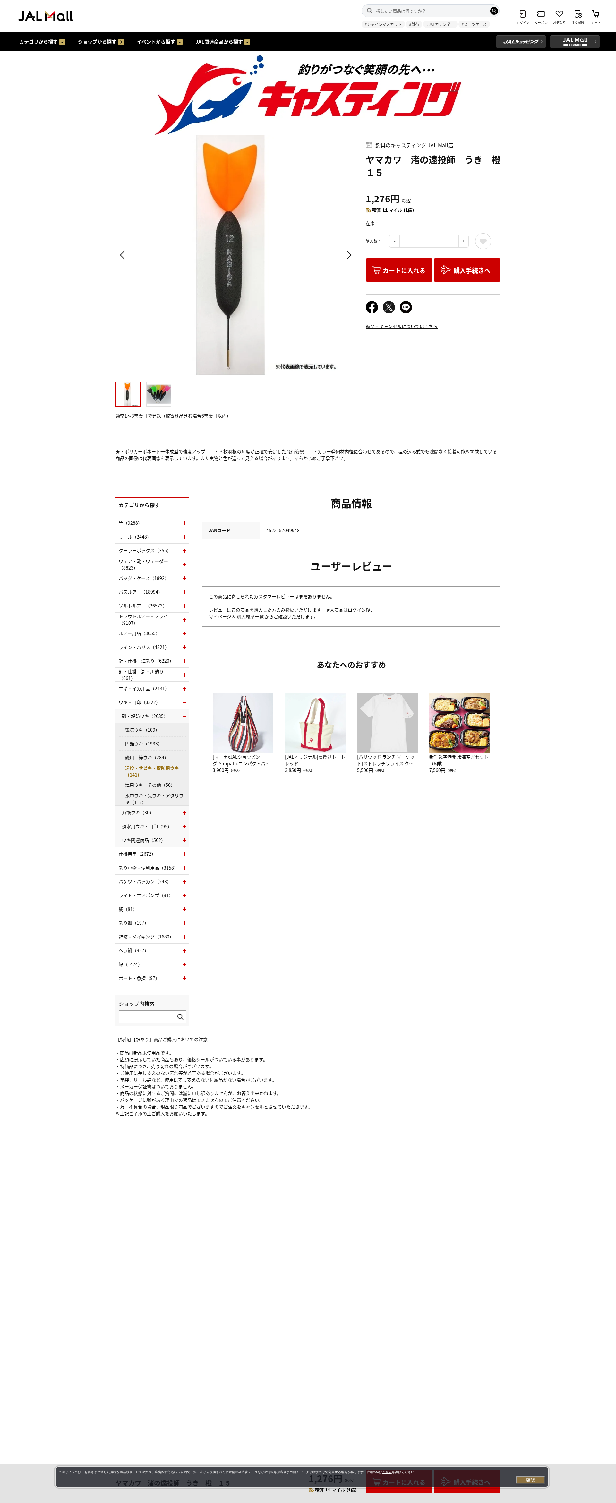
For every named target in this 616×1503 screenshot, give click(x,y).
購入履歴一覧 (251, 616)
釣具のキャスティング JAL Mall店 (414, 145)
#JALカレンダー (440, 24)
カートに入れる (404, 270)
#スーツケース (474, 24)
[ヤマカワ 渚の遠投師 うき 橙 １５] (236, 255)
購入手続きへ (472, 270)
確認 (530, 1479)
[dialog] (302, 1477)
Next (348, 255)
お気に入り (483, 241)
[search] (494, 11)
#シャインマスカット (383, 24)
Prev (124, 255)
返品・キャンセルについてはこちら (402, 326)
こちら (387, 1472)
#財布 (414, 24)
